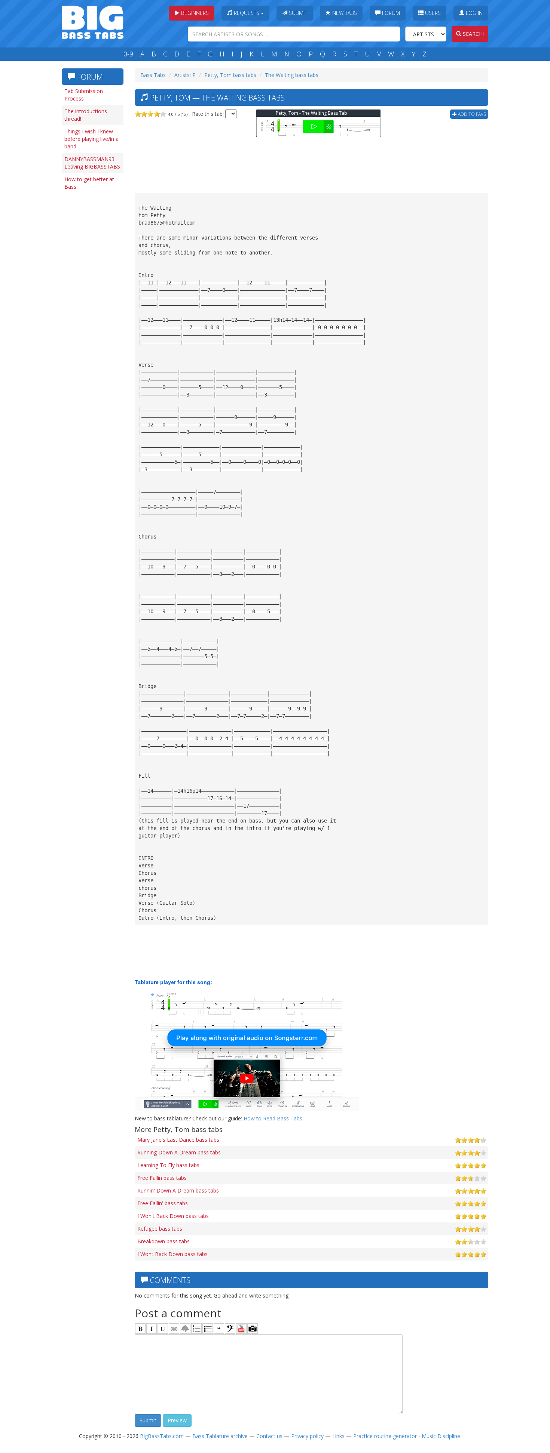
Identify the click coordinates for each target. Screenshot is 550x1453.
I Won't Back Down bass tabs (173, 1215)
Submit (297, 12)
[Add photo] (252, 1328)
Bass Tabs (153, 74)
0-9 (128, 53)
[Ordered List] (196, 1328)
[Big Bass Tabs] (92, 21)
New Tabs (344, 12)
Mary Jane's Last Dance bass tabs (178, 1139)
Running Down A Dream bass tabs (179, 1152)
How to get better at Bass (89, 183)
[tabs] (230, 1328)
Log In (473, 12)
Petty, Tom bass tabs (230, 74)
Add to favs (471, 114)
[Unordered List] (207, 1328)
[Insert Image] (185, 1328)
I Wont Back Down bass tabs (172, 1254)
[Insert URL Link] (174, 1328)
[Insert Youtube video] (241, 1328)
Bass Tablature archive (220, 1436)
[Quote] (219, 1328)
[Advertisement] (92, 309)
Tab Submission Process (83, 94)
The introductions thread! (85, 115)
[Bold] (140, 1328)
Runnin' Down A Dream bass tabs (178, 1190)
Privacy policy (307, 1436)
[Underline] (163, 1328)
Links (338, 1436)
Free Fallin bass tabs (162, 1177)
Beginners (194, 12)
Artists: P (185, 74)
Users (432, 12)
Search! (472, 33)
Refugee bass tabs (159, 1228)
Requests (246, 12)
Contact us (269, 1436)
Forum (390, 12)
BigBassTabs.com (162, 1436)
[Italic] (151, 1328)
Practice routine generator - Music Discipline (406, 1436)
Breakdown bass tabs (163, 1241)
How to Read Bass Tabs (273, 1118)
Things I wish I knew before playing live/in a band (91, 139)
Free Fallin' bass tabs (162, 1203)
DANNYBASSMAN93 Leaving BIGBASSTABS (92, 162)
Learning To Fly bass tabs (168, 1165)
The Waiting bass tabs (291, 74)
